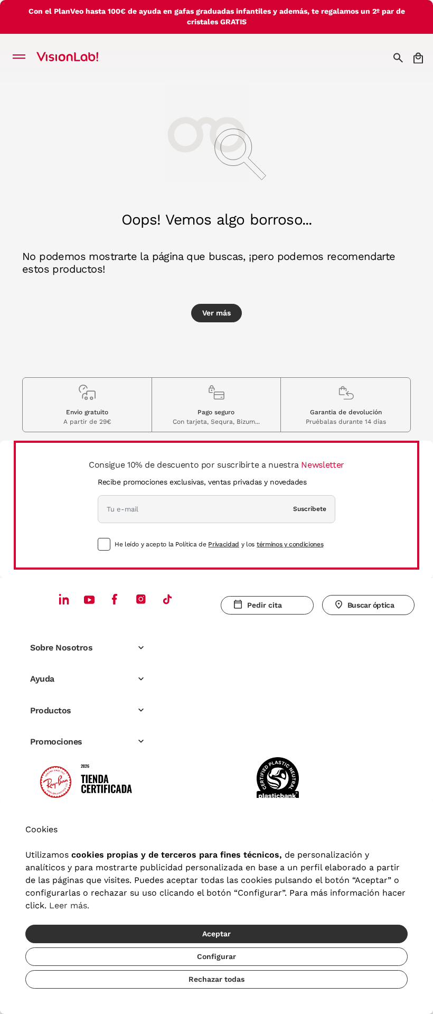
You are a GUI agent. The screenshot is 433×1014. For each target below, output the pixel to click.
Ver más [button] (216, 313)
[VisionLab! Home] (81, 57)
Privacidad (223, 544)
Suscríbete (309, 509)
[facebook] (114, 599)
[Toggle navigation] (22, 57)
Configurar (216, 956)
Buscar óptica (370, 605)
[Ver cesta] (419, 57)
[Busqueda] (399, 57)
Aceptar (216, 933)
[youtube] (141, 599)
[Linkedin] (64, 599)
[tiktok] (167, 599)
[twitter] (89, 599)
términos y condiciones (290, 544)
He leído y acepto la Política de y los (219, 544)
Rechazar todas (216, 979)
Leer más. (69, 905)
